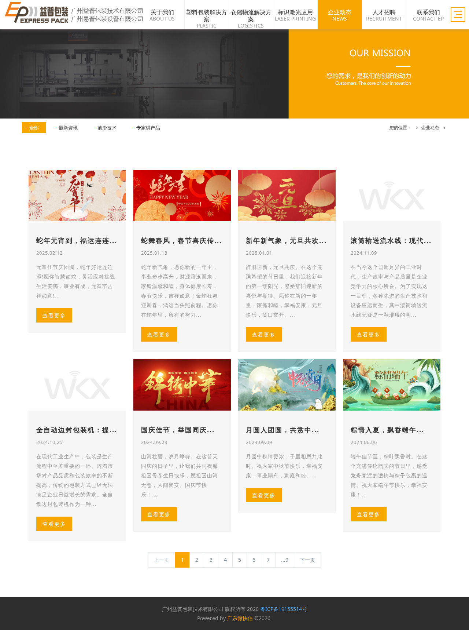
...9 (284, 559)
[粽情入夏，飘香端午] (391, 385)
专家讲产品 (148, 127)
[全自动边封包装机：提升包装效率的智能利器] (77, 385)
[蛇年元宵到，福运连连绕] (77, 195)
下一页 (307, 559)
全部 (34, 127)
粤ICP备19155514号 (283, 608)
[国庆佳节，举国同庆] (182, 385)
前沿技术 (107, 127)
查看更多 (54, 315)
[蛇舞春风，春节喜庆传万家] (182, 195)
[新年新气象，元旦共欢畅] (287, 195)
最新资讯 (68, 127)
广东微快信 (240, 618)
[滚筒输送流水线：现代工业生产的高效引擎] (391, 195)
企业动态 (430, 127)
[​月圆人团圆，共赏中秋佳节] (287, 385)
